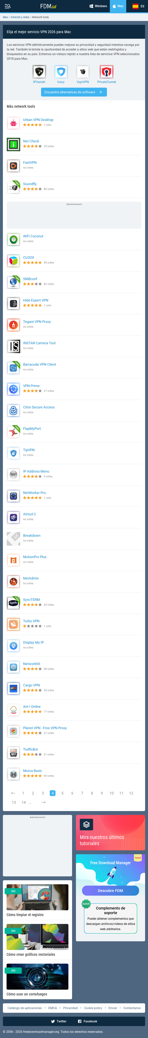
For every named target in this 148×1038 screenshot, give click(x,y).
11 (121, 793)
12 (131, 793)
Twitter (61, 1021)
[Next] (43, 802)
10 (111, 793)
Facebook (90, 1021)
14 (24, 802)
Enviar (112, 1008)
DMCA (52, 1008)
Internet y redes (20, 17)
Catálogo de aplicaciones (25, 1008)
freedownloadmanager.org (41, 1032)
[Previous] (13, 793)
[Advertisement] (74, 215)
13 (14, 802)
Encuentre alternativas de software (70, 92)
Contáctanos (132, 1008)
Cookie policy (93, 1008)
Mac (5, 17)
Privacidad (70, 1008)
